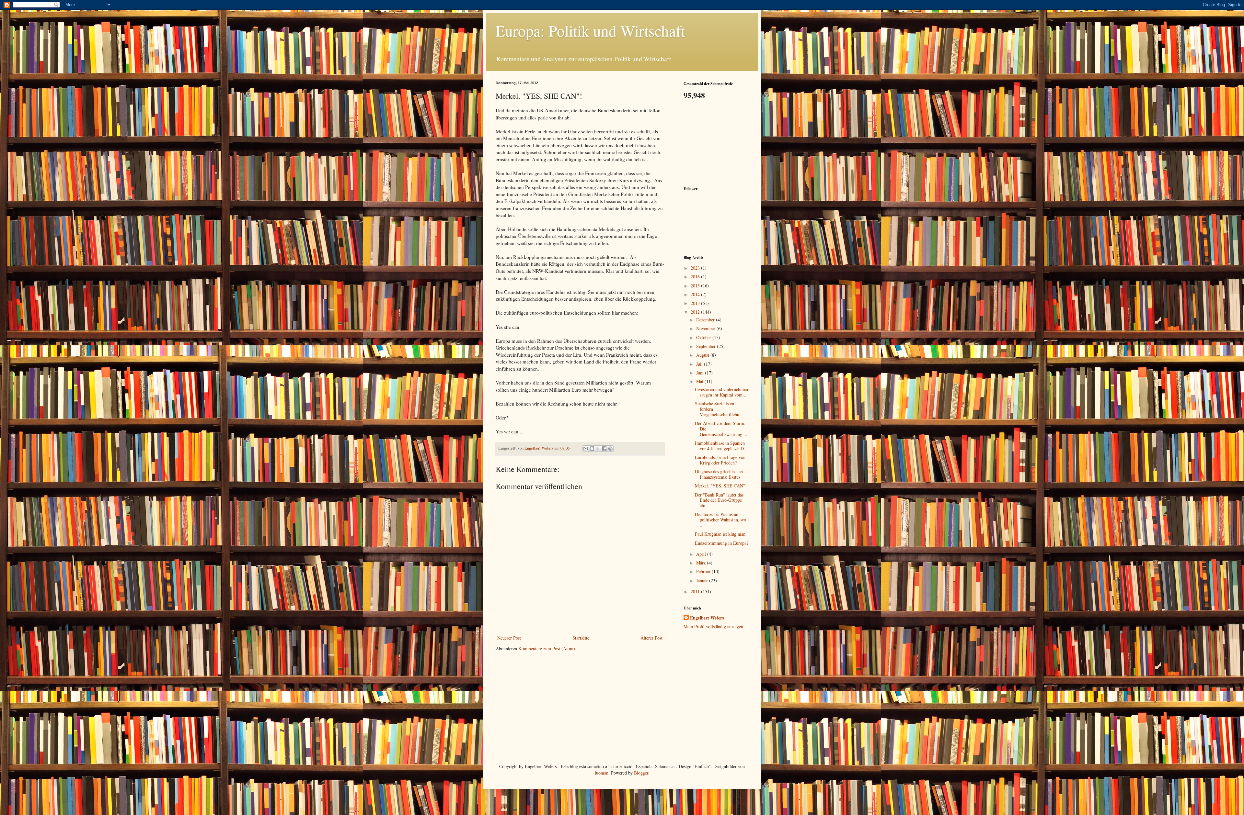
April (701, 554)
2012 (696, 312)
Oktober (704, 337)
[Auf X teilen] (598, 448)
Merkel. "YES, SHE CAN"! (721, 486)
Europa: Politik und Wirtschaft (590, 30)
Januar (702, 580)
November (706, 328)
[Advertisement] (716, 142)
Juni (700, 373)
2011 (696, 591)
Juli (700, 364)
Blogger (641, 773)
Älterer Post (651, 638)
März (701, 563)
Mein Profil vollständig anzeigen (713, 626)
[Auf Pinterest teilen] (610, 448)
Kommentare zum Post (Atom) (546, 648)
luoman (601, 773)
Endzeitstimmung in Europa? (721, 543)
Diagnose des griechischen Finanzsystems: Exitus (719, 474)
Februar (704, 571)
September (706, 346)
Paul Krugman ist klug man (720, 534)
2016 (696, 277)
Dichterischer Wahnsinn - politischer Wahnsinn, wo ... (720, 519)
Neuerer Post (509, 638)
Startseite (580, 638)
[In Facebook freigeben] (604, 448)
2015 (696, 286)
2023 (696, 268)
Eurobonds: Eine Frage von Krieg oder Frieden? (720, 460)
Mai (700, 381)
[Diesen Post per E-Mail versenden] (585, 448)
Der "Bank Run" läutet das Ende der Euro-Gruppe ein (719, 500)
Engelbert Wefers (707, 618)
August (703, 355)
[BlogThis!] (592, 448)
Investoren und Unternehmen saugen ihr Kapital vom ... (721, 392)
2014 (696, 294)
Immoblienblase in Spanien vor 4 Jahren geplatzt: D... (721, 446)
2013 (696, 303)
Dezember (706, 320)
